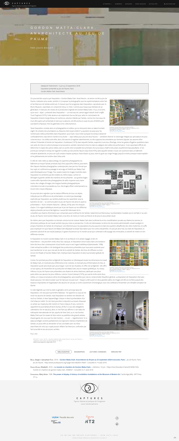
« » (92, 360)
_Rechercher (170, 4)
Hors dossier (140, 4)
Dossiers (128, 4)
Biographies (79, 352)
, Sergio (35, 360)
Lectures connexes (98, 352)
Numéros (118, 4)
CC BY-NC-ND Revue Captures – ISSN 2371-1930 (89, 435)
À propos (107, 4)
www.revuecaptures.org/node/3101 (44, 342)
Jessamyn (47, 360)
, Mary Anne (39, 374)
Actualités (153, 4)
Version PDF (116, 352)
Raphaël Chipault (118, 130)
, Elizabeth (39, 367)
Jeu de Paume (64, 88)
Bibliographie (65, 352)
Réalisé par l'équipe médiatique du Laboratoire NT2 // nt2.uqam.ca (90, 438)
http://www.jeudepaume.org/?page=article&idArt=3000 (65, 362)
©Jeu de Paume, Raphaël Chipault (118, 131)
